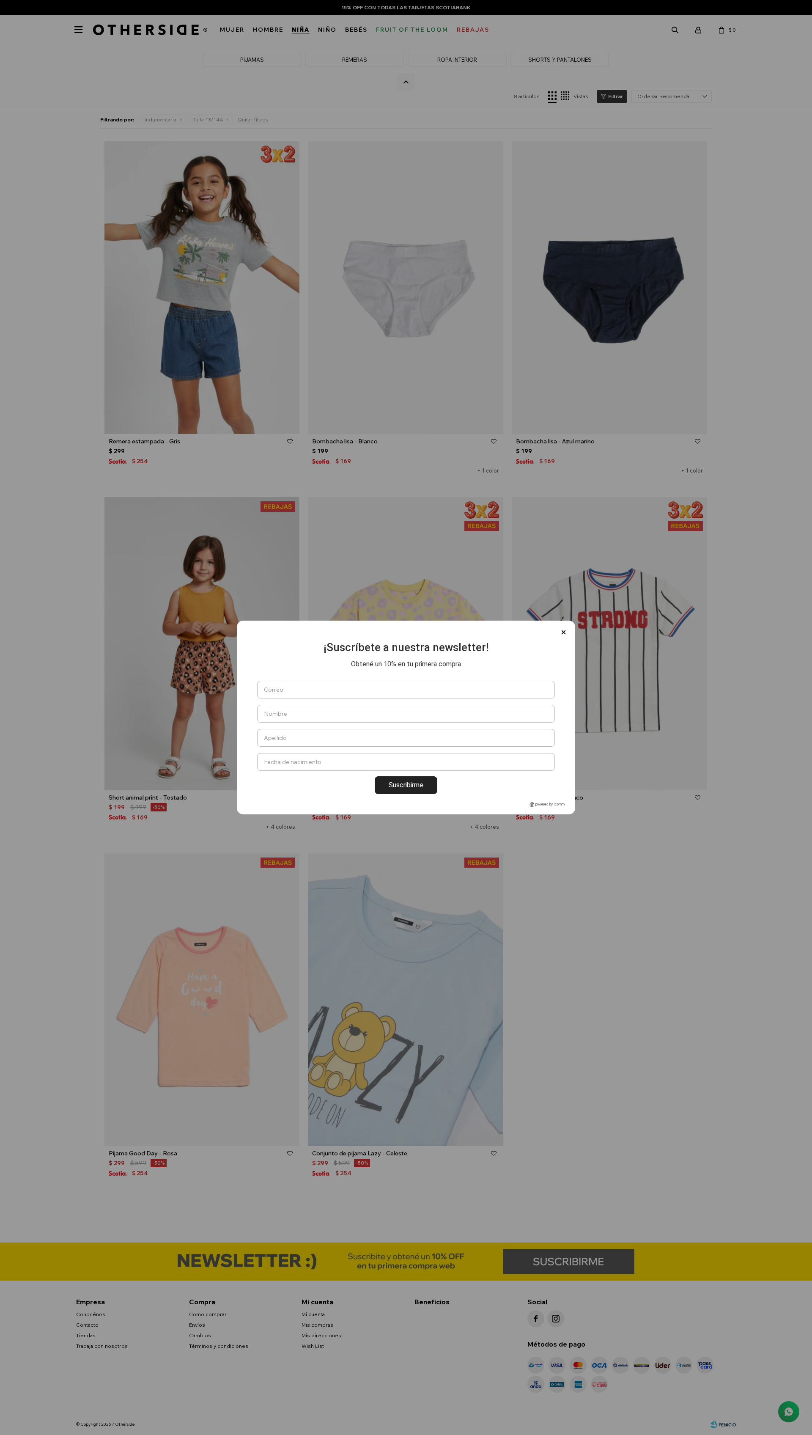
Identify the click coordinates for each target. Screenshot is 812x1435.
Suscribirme (406, 785)
